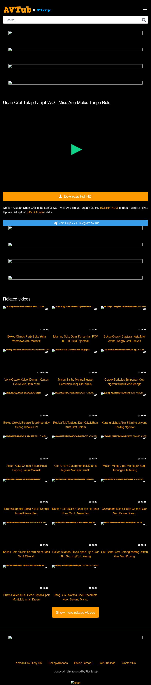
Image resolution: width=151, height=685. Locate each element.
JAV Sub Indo (36, 212)
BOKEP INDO (109, 208)
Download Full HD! (77, 196)
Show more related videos (75, 612)
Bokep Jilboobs (58, 663)
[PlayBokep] (28, 9)
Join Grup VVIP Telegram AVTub (79, 223)
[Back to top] (141, 673)
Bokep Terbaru (83, 663)
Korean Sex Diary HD (28, 663)
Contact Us (129, 663)
